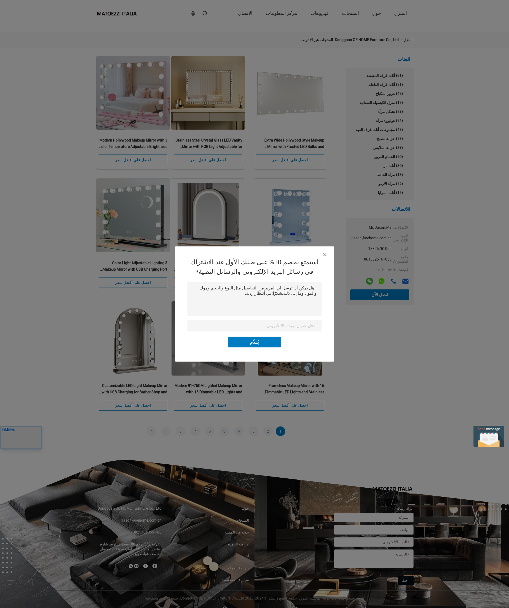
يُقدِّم (254, 342)
